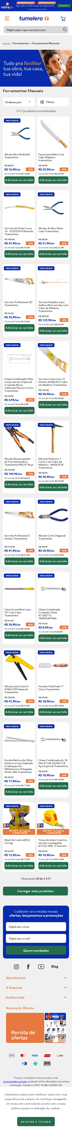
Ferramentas (21, 43)
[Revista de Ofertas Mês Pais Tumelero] (36, 1042)
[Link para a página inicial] (6, 43)
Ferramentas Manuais (45, 43)
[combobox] (36, 29)
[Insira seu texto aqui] (16, 966)
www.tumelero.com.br (15, 1081)
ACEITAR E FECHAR (36, 1121)
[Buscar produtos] (64, 29)
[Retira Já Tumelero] (36, 5)
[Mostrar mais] (35, 891)
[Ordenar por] (19, 101)
